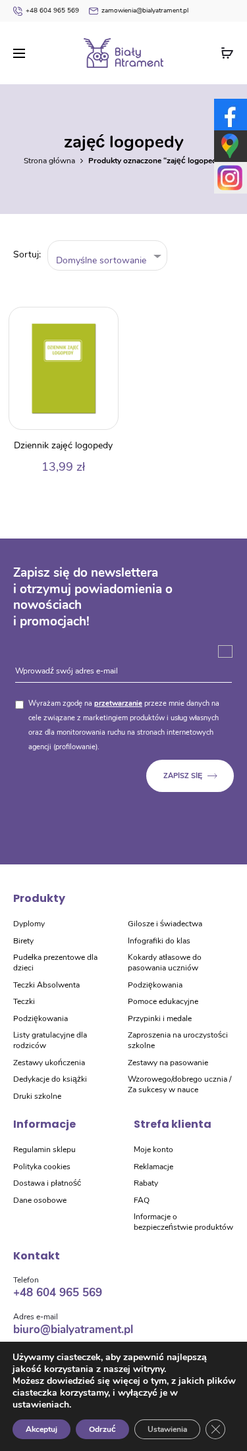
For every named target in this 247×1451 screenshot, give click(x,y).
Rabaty (146, 1183)
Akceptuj (41, 1429)
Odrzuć (102, 1429)
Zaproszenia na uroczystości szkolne (178, 1040)
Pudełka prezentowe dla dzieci (55, 962)
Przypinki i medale (160, 1018)
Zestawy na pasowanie (168, 1062)
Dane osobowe (40, 1200)
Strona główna (49, 160)
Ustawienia (167, 1429)
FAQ (142, 1200)
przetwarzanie (118, 703)
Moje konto (153, 1149)
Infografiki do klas (159, 941)
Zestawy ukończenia (49, 1062)
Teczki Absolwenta (46, 985)
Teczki (24, 1001)
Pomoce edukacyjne (163, 1001)
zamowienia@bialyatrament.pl (144, 10)
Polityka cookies (41, 1166)
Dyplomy (29, 923)
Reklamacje (153, 1166)
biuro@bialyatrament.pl (73, 1329)
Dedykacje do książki (50, 1079)
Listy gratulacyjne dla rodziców (50, 1040)
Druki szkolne (37, 1096)
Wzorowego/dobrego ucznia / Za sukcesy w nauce (179, 1084)
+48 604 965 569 (52, 10)
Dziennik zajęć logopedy (63, 445)
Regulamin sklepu (44, 1149)
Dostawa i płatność (47, 1183)
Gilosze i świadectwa (165, 923)
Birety (23, 941)
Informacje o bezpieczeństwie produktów (183, 1221)
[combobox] (107, 256)
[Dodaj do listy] (101, 323)
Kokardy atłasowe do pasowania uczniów (165, 962)
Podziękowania (40, 1018)
